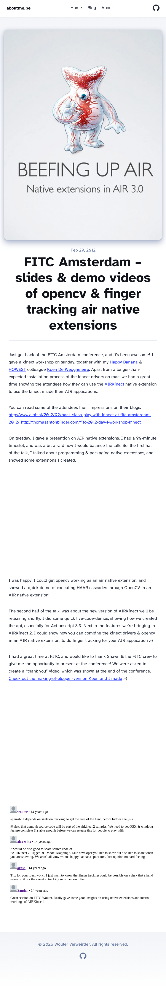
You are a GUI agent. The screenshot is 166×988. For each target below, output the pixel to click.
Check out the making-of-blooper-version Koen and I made (65, 678)
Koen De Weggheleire (68, 369)
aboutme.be (18, 8)
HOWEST (17, 369)
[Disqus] (83, 745)
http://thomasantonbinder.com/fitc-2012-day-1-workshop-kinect (81, 422)
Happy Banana (124, 362)
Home (76, 8)
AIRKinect (114, 384)
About (107, 8)
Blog (92, 8)
